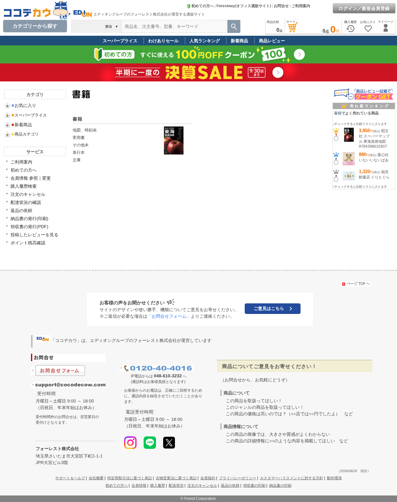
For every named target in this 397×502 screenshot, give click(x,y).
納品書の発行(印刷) (29, 218)
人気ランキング (205, 40)
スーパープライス (120, 40)
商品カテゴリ (25, 134)
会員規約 (207, 478)
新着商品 (239, 40)
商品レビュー (272, 40)
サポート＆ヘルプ (70, 478)
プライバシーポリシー (237, 478)
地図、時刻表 (85, 130)
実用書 (79, 137)
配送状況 (176, 485)
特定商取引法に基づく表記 (129, 478)
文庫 (77, 160)
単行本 (79, 152)
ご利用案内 (301, 6)
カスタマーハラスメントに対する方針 (291, 478)
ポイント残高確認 (28, 242)
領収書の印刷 (254, 485)
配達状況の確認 (26, 202)
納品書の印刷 (280, 485)
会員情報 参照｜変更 (31, 178)
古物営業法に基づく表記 (176, 478)
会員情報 (139, 485)
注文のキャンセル (28, 194)
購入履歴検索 (24, 186)
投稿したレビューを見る (34, 234)
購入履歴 (157, 485)
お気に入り (23, 105)
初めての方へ (202, 6)
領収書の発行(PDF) (29, 226)
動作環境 (334, 478)
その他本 (81, 145)
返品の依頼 (21, 210)
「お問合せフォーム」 (169, 316)
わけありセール (163, 40)
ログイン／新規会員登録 (364, 8)
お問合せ (281, 6)
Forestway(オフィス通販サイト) (243, 6)
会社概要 (96, 478)
